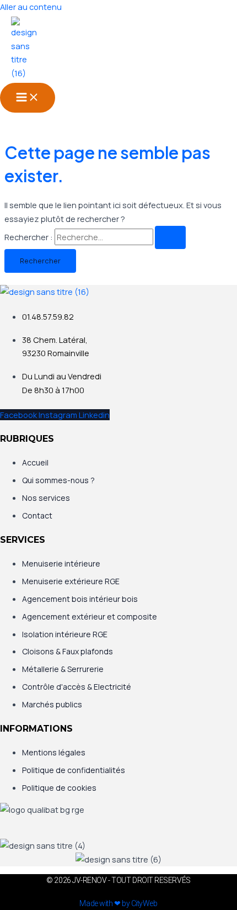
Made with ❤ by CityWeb (118, 903)
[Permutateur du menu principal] (27, 98)
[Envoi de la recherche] (170, 238)
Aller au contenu (31, 6)
